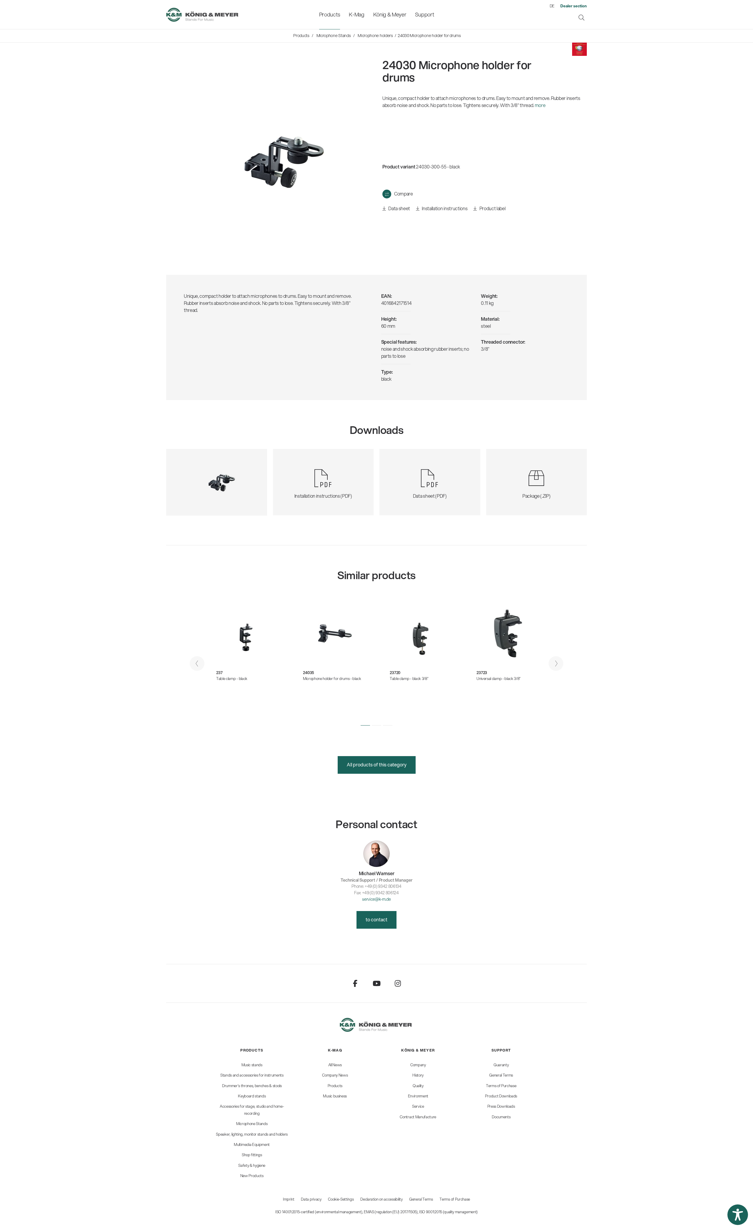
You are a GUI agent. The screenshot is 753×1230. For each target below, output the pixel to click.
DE (552, 6)
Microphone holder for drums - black (332, 678)
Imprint (288, 1199)
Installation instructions (444, 208)
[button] (365, 725)
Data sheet (399, 208)
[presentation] (197, 663)
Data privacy (311, 1199)
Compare (403, 193)
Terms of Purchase (454, 1199)
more (540, 105)
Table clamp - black (231, 678)
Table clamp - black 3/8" (409, 678)
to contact (376, 919)
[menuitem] (329, 14)
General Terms (421, 1199)
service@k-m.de (376, 899)
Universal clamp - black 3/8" (499, 678)
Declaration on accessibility (381, 1199)
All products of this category (377, 764)
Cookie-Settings (341, 1199)
